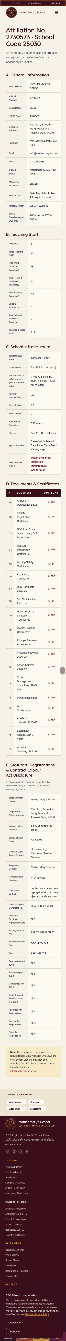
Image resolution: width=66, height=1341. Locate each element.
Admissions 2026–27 (16, 1213)
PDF (53, 502)
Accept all (15, 1322)
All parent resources (15, 1208)
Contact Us (11, 1276)
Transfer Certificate (15, 1234)
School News (12, 1260)
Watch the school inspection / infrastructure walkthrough (41, 463)
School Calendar (13, 1224)
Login (17, 3)
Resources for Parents (16, 1270)
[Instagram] (14, 1151)
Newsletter (10, 1265)
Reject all (15, 1331)
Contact (56, 3)
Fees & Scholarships (15, 1219)
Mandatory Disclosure (16, 1193)
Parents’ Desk (17, 1201)
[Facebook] (7, 1151)
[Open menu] (56, 12)
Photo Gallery (12, 1254)
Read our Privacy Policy (37, 1314)
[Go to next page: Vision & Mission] (62, 670)
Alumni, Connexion (15, 1187)
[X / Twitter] (20, 1151)
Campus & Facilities (15, 1182)
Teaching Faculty (14, 1172)
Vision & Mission (13, 1166)
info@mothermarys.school (24, 1071)
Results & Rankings (15, 1249)
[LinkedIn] (27, 1151)
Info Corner (36, 3)
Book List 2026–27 (14, 1229)
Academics (11, 1177)
